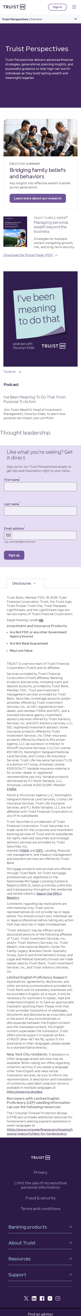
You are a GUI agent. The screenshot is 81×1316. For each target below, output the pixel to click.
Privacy (40, 1172)
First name (12, 480)
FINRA (11, 789)
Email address (14, 528)
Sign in (60, 7)
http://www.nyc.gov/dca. (25, 1092)
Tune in (12, 370)
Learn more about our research (37, 198)
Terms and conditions (40, 1208)
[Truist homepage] (14, 7)
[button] (40, 1227)
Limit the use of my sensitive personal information (40, 1185)
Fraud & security (40, 1198)
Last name (12, 504)
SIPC (39, 850)
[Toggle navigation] (74, 6)
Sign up (14, 555)
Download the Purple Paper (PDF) (28, 255)
